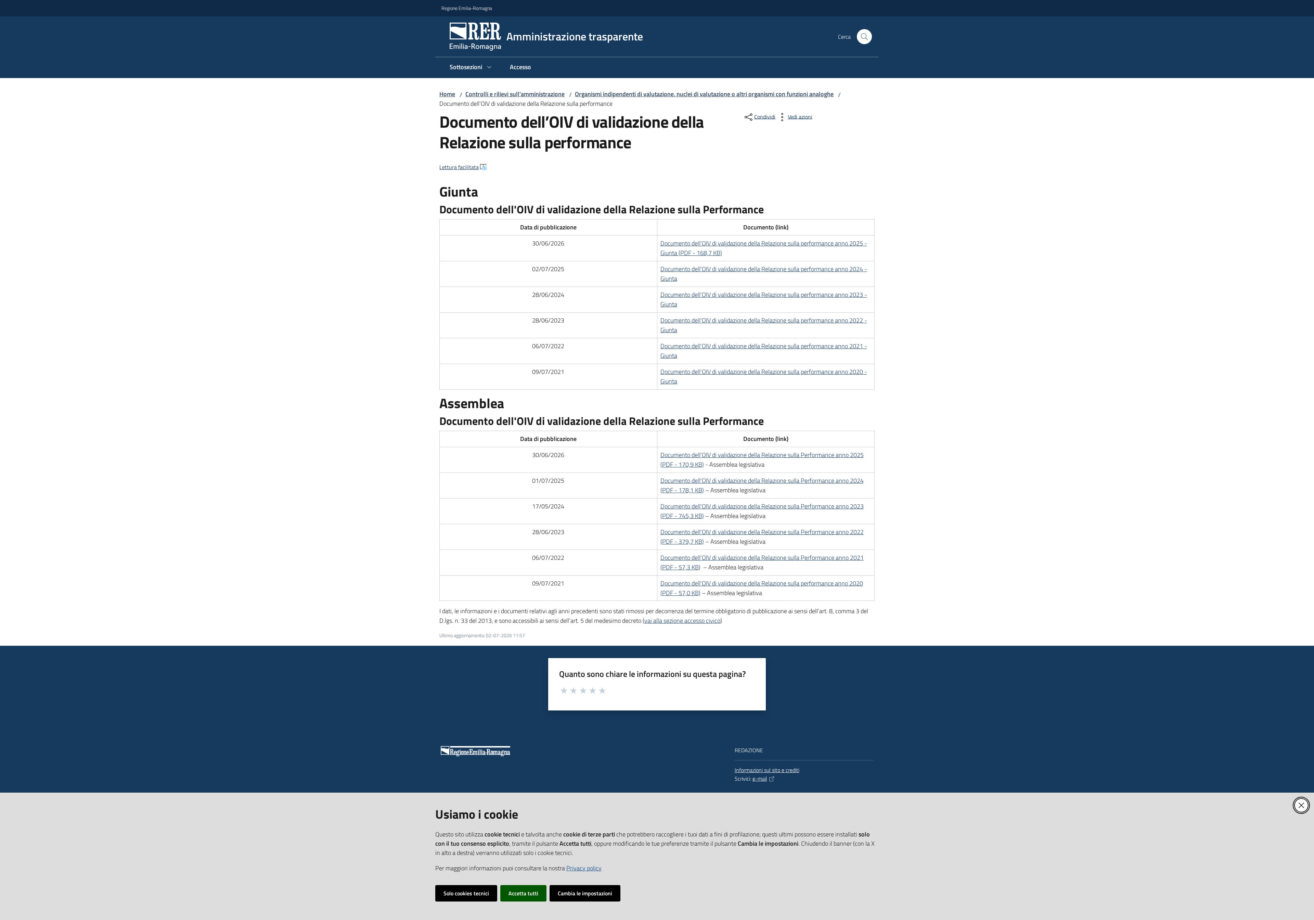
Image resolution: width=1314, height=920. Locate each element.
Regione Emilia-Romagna (466, 8)
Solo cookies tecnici (466, 893)
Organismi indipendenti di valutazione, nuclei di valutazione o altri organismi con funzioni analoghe (704, 94)
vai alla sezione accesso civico (682, 620)
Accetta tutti (523, 893)
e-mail (759, 778)
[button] (864, 36)
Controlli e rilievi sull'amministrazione (515, 94)
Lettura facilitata (459, 167)
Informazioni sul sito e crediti (767, 770)
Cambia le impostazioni (585, 893)
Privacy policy (584, 868)
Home (447, 94)
